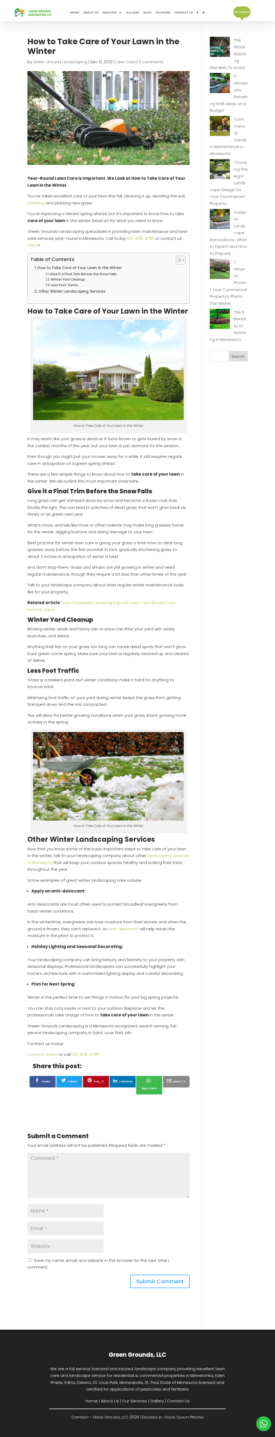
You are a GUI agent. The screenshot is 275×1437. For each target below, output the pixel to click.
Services (109, 12)
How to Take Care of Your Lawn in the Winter (79, 267)
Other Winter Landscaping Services (71, 291)
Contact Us (184, 12)
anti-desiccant (123, 929)
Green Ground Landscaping (60, 62)
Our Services (134, 1401)
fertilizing (36, 203)
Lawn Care (125, 62)
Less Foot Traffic (64, 285)
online (33, 245)
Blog (147, 12)
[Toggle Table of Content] (178, 260)
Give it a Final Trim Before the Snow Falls (83, 274)
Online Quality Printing (184, 1417)
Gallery (133, 12)
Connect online (42, 1054)
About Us (91, 12)
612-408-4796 (140, 238)
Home (74, 12)
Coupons (163, 12)
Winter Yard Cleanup (68, 279)
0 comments (151, 62)
